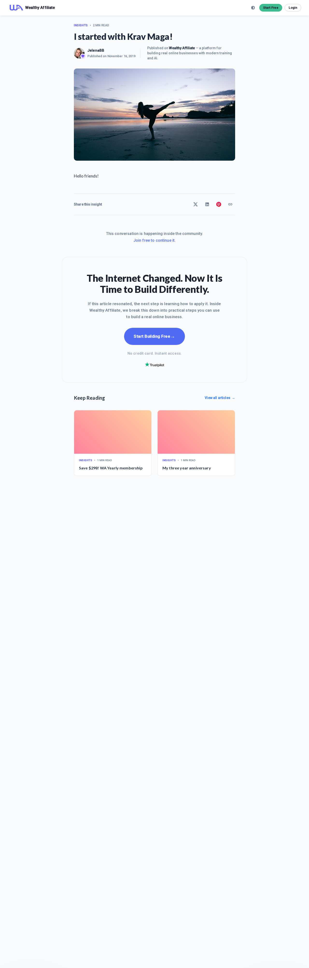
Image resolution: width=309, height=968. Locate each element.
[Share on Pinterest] (219, 204)
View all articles (220, 398)
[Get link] (230, 204)
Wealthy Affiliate (182, 48)
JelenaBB (95, 50)
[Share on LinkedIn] (207, 204)
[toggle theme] (253, 8)
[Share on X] (195, 204)
